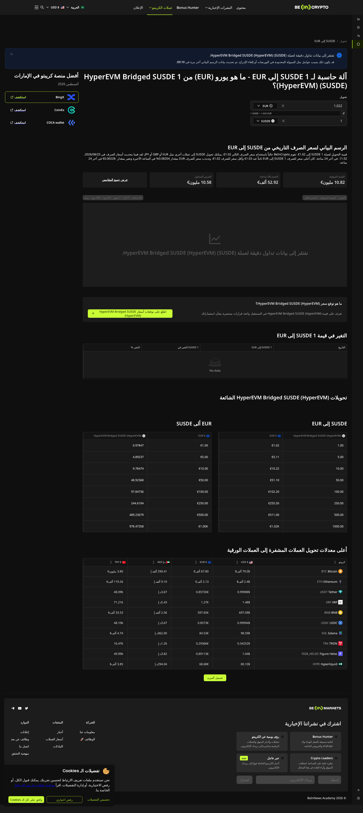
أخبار (60, 732)
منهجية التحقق (20, 753)
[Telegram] (13, 708)
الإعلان (138, 7)
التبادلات (58, 746)
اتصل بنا (24, 746)
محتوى (241, 7)
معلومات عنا (87, 732)
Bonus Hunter (188, 7)
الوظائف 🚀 (87, 739)
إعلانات (24, 732)
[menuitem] (357, 19)
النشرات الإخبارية (220, 7)
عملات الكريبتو (162, 7)
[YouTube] (20, 708)
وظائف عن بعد (20, 739)
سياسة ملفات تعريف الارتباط (35, 785)
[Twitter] (26, 708)
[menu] (357, 31)
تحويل (343, 41)
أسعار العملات (54, 739)
